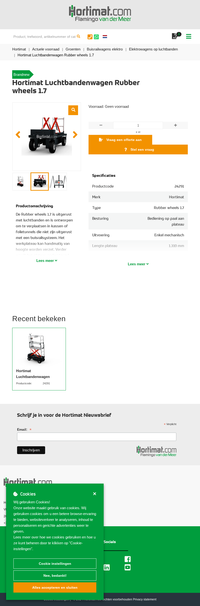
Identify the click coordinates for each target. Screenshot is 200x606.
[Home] (100, 13)
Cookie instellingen (55, 564)
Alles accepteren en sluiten (55, 587)
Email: (24, 429)
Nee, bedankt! (55, 575)
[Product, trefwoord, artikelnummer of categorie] (78, 36)
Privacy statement (144, 599)
